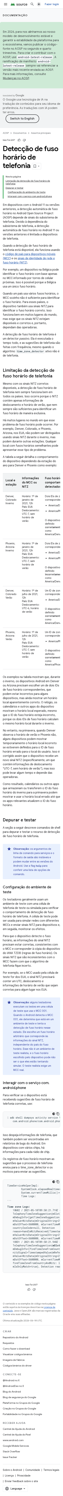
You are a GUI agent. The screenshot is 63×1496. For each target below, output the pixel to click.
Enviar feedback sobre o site (21, 1481)
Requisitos (8, 1343)
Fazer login (52, 4)
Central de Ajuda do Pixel (17, 1434)
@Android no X (11, 1380)
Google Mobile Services (16, 1445)
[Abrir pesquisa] (32, 4)
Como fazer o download (16, 1348)
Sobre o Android (12, 1470)
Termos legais (51, 1470)
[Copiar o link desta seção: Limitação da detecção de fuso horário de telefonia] (55, 376)
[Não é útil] (24, 140)
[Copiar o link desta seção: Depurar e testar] (39, 820)
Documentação (15, 15)
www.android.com (13, 1440)
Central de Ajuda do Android (19, 1429)
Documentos (19, 133)
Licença (9, 1475)
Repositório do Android (15, 1337)
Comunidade (32, 1470)
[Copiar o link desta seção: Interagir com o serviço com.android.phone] (29, 1088)
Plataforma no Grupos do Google (21, 1402)
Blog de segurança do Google (19, 1397)
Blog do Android (12, 1391)
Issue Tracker (10, 1457)
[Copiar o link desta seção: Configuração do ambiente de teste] (14, 892)
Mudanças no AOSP (16, 78)
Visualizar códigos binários (17, 1354)
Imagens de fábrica (13, 1360)
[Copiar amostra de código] (58, 1114)
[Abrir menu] (5, 4)
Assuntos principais (41, 133)
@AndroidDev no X (13, 1386)
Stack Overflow (11, 1451)
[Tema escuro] (54, 1114)
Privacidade (23, 1475)
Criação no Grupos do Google (19, 1408)
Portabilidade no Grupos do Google (22, 1414)
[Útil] (19, 140)
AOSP (6, 133)
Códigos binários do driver (17, 1365)
